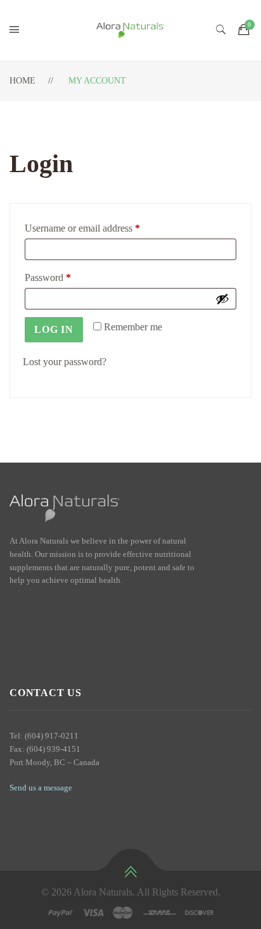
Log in (53, 329)
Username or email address (100, 228)
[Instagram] (35, 607)
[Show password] (222, 299)
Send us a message (41, 787)
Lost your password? (64, 361)
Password (66, 277)
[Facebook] (13, 607)
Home (22, 80)
